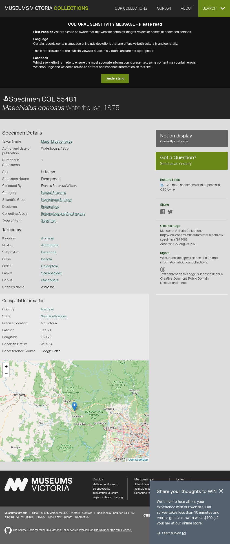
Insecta (46, 259)
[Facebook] (163, 212)
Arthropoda (49, 245)
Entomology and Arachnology (63, 213)
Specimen (48, 220)
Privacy (40, 517)
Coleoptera (49, 266)
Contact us (81, 517)
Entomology (50, 206)
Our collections (131, 8)
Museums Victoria (46, 8)
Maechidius (49, 280)
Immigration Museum (105, 493)
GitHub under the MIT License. (113, 530)
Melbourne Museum (105, 484)
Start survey (171, 533)
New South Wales (54, 316)
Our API (164, 8)
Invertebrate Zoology (56, 199)
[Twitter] (170, 212)
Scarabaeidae (51, 273)
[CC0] (163, 269)
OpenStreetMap (138, 459)
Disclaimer (54, 517)
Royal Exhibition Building (108, 497)
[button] (214, 8)
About (187, 8)
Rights (68, 517)
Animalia (47, 238)
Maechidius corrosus (56, 141)
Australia (47, 309)
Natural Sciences (53, 193)
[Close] (221, 491)
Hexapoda (48, 252)
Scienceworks (101, 488)
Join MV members (145, 484)
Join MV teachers (145, 488)
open (186, 258)
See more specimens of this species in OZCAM (190, 187)
